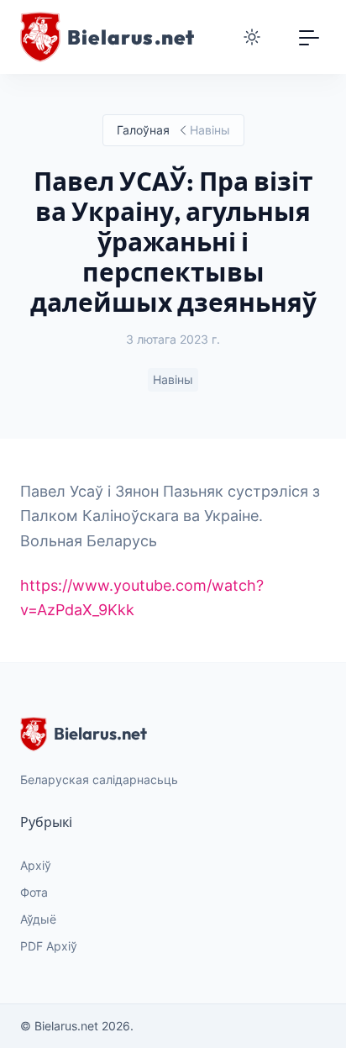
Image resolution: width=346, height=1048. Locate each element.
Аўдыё (38, 919)
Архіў (35, 865)
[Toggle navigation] (309, 37)
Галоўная (143, 130)
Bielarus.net (100, 733)
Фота (34, 892)
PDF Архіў (48, 946)
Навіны (173, 379)
